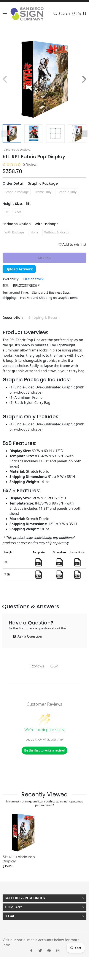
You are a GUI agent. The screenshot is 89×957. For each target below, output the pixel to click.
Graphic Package (17, 192)
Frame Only (43, 192)
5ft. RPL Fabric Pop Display (19, 859)
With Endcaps (14, 232)
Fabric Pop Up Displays (16, 150)
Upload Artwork (19, 269)
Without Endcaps (56, 232)
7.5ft (17, 212)
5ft (6, 212)
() (78, 13)
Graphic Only (66, 192)
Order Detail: (30, 183)
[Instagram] (58, 950)
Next (84, 133)
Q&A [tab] (54, 666)
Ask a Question (29, 636)
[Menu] (5, 13)
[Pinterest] (49, 950)
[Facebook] (31, 950)
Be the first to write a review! (44, 750)
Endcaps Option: (31, 223)
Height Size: (17, 203)
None (34, 232)
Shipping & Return (44, 317)
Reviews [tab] (37, 666)
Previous (4, 133)
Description (13, 317)
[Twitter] (40, 950)
